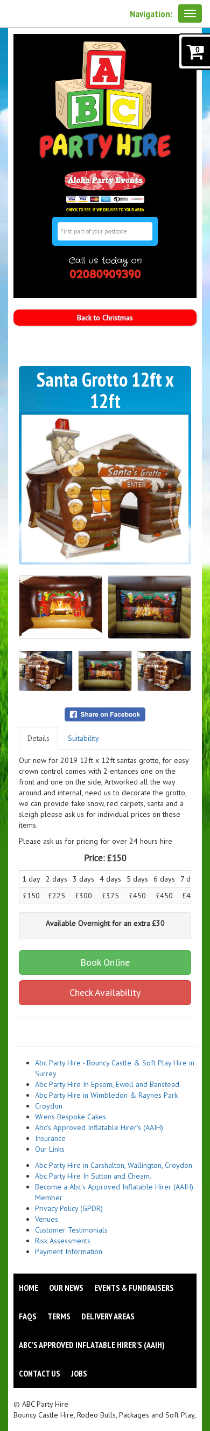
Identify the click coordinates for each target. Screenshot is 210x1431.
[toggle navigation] (190, 13)
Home (28, 1287)
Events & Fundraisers (134, 1287)
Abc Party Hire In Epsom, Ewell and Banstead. (108, 1084)
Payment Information (68, 1251)
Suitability (83, 738)
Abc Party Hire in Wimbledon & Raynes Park (106, 1095)
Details (38, 738)
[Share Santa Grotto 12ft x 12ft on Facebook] (105, 714)
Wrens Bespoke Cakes (70, 1117)
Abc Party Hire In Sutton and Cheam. (93, 1176)
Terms (59, 1316)
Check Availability (105, 992)
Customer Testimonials (71, 1230)
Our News (66, 1287)
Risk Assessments (62, 1241)
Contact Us (39, 1373)
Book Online (105, 962)
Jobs (79, 1373)
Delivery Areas (108, 1316)
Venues (46, 1219)
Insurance (50, 1138)
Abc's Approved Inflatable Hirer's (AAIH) (99, 1127)
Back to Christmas (105, 317)
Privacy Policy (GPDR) (69, 1208)
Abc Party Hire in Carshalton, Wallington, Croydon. (114, 1165)
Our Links (50, 1149)
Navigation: (151, 14)
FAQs (28, 1316)
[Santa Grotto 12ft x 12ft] (105, 488)
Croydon (48, 1106)
